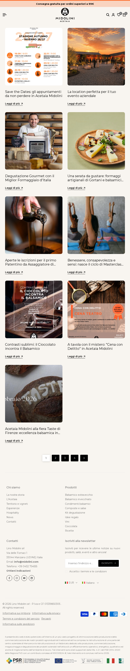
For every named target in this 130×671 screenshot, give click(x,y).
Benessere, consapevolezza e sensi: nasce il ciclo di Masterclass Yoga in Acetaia (95, 264)
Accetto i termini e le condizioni (88, 571)
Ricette (69, 530)
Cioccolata (71, 526)
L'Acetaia (11, 499)
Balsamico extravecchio (79, 494)
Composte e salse (75, 508)
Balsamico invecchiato (78, 499)
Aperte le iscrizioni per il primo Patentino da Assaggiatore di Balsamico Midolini (30, 264)
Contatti (11, 521)
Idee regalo (72, 517)
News (9, 517)
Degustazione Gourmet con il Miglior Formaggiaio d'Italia (29, 178)
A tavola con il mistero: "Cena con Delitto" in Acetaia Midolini (95, 346)
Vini (67, 521)
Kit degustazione (75, 512)
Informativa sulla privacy (46, 613)
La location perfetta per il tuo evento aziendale (92, 94)
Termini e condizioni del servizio (21, 618)
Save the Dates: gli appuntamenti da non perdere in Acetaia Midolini (33, 94)
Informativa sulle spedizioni (19, 624)
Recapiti (46, 618)
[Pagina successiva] (84, 458)
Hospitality (12, 512)
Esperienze (13, 508)
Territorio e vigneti (17, 503)
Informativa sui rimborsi (16, 613)
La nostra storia (15, 494)
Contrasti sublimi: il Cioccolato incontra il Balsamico (30, 346)
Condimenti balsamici (77, 503)
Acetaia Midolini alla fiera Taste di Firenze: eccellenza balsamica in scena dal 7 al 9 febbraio (32, 433)
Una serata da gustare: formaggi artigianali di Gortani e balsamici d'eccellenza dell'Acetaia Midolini (95, 180)
